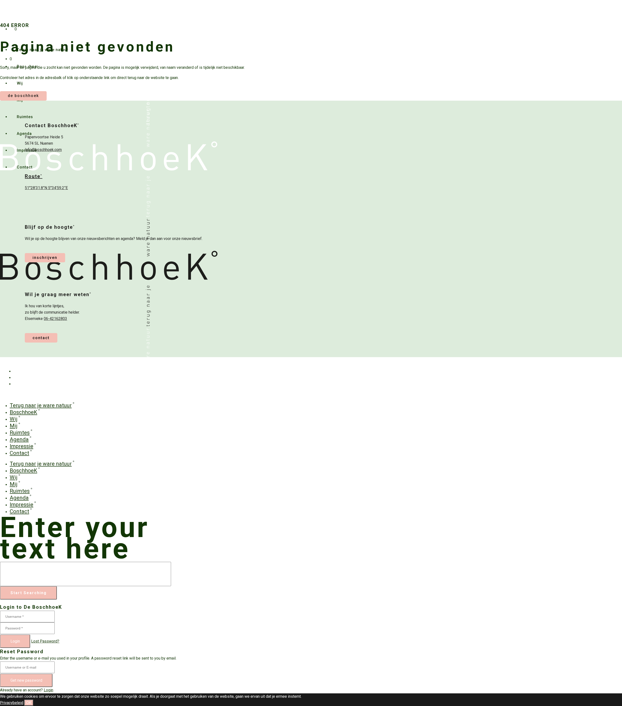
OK (28, 702)
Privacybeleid (11, 702)
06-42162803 (55, 318)
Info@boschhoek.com (43, 149)
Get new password (26, 680)
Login (15, 641)
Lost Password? (45, 641)
